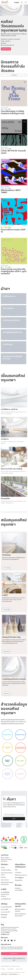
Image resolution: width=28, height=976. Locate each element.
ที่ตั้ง (16, 870)
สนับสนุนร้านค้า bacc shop (11, 637)
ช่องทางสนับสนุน (7, 567)
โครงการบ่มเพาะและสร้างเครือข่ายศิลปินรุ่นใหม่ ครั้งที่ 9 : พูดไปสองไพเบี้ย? (14, 271)
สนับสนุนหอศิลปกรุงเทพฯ (20, 905)
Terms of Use (19, 969)
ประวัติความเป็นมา (6, 870)
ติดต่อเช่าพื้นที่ (6, 609)
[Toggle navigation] (26, 2)
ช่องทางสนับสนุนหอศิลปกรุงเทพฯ (20, 915)
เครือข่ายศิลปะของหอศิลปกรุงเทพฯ (7, 883)
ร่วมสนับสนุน (6, 555)
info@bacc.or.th (5, 934)
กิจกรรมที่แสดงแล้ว (6, 907)
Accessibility (10, 969)
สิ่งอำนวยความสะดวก (21, 875)
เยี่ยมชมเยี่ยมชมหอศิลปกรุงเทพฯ (20, 865)
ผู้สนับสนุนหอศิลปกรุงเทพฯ (20, 910)
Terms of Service (13, 974)
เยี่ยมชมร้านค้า (6, 651)
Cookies (3, 969)
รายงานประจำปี (5, 912)
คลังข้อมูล (4, 904)
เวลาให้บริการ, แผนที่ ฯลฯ (9, 409)
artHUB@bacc (19, 877)
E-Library (3, 917)
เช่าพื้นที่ (4, 595)
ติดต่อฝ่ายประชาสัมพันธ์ (19, 889)
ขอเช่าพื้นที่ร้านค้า (6, 899)
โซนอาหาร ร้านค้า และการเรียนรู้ (11, 469)
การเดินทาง (5, 439)
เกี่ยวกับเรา (4, 864)
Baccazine (4, 914)
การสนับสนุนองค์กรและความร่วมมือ (14, 679)
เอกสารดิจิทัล (4, 909)
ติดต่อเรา (3, 877)
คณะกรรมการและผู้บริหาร (6, 873)
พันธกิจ (3, 867)
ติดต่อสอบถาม (6, 693)
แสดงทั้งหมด (14, 75)
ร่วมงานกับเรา (5, 880)
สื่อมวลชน (18, 885)
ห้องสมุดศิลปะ (5, 498)
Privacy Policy (4, 974)
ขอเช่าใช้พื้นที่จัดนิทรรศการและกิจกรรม (5, 894)
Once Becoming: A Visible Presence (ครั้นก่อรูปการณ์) (12, 112)
